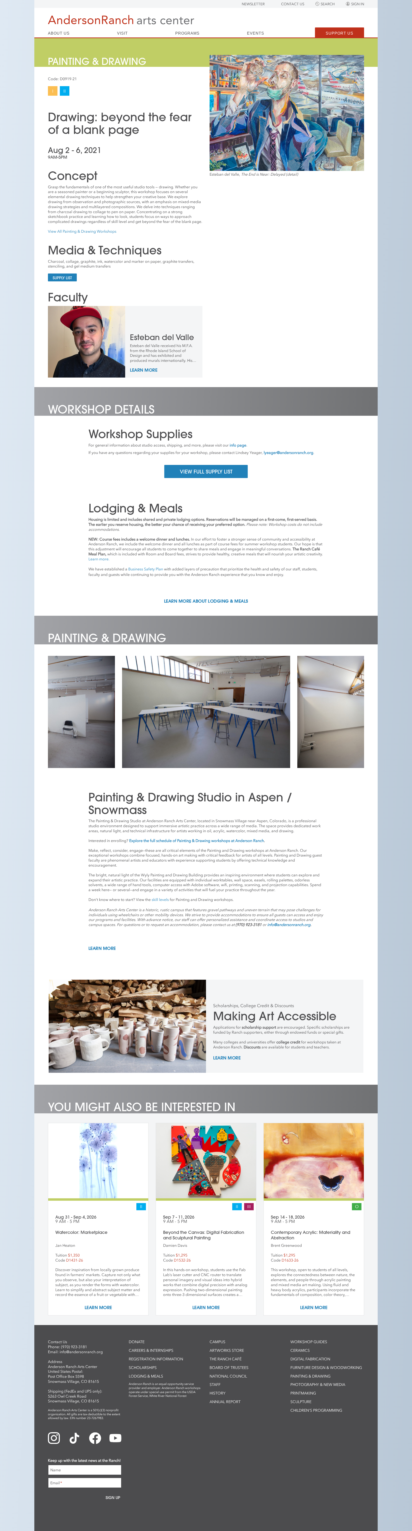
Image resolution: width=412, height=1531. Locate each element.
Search (328, 4)
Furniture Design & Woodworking (326, 1367)
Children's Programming (316, 1410)
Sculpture (300, 1401)
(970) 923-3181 (74, 1346)
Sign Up (113, 1497)
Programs (187, 33)
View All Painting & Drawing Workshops (82, 231)
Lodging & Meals (146, 1376)
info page (238, 445)
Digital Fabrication (310, 1359)
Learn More (143, 370)
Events (255, 33)
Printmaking (303, 1393)
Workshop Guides (308, 1341)
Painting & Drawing (310, 1376)
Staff (215, 1384)
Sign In (357, 4)
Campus (217, 1341)
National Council (228, 1376)
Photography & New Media (317, 1384)
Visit (122, 33)
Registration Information (156, 1359)
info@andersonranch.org (81, 1351)
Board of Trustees (229, 1367)
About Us (59, 33)
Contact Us (292, 4)
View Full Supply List (206, 471)
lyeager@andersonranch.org (288, 452)
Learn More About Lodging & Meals (206, 601)
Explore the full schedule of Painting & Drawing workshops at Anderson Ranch (196, 840)
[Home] (121, 19)
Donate (136, 1341)
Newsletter (253, 4)
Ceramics (300, 1350)
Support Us (339, 33)
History (218, 1393)
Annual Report (225, 1401)
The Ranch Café (226, 1359)
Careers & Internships (151, 1350)
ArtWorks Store (227, 1350)
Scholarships (143, 1367)
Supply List (62, 277)
